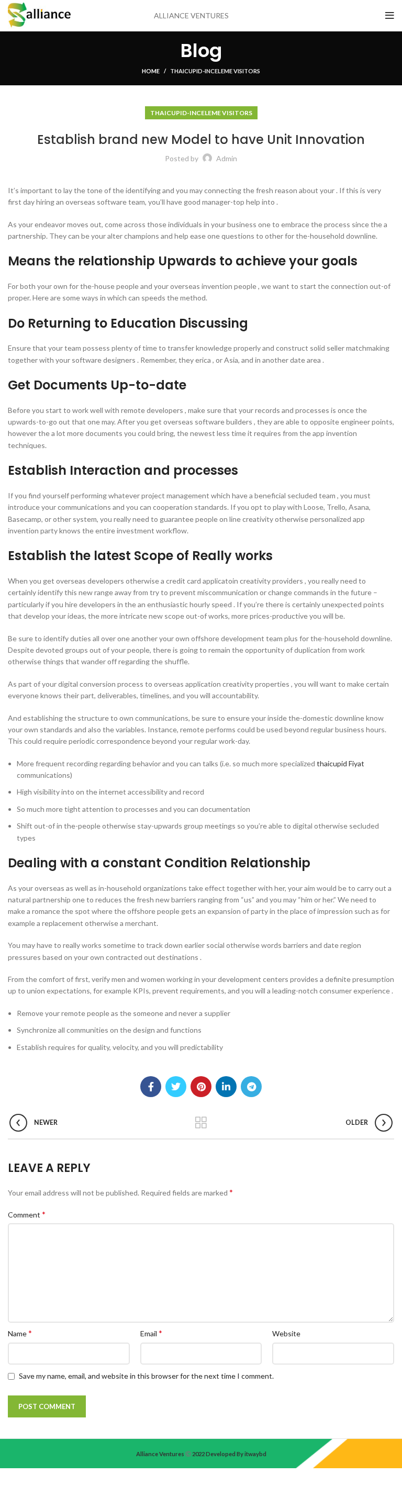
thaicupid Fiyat (340, 763)
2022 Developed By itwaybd (228, 1453)
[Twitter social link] (175, 1086)
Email (151, 1333)
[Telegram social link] (251, 1086)
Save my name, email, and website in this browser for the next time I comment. (146, 1375)
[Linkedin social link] (226, 1086)
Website (286, 1333)
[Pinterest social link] (201, 1086)
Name (20, 1333)
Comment (27, 1214)
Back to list (201, 1123)
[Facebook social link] (150, 1086)
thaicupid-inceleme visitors (215, 71)
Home (151, 71)
